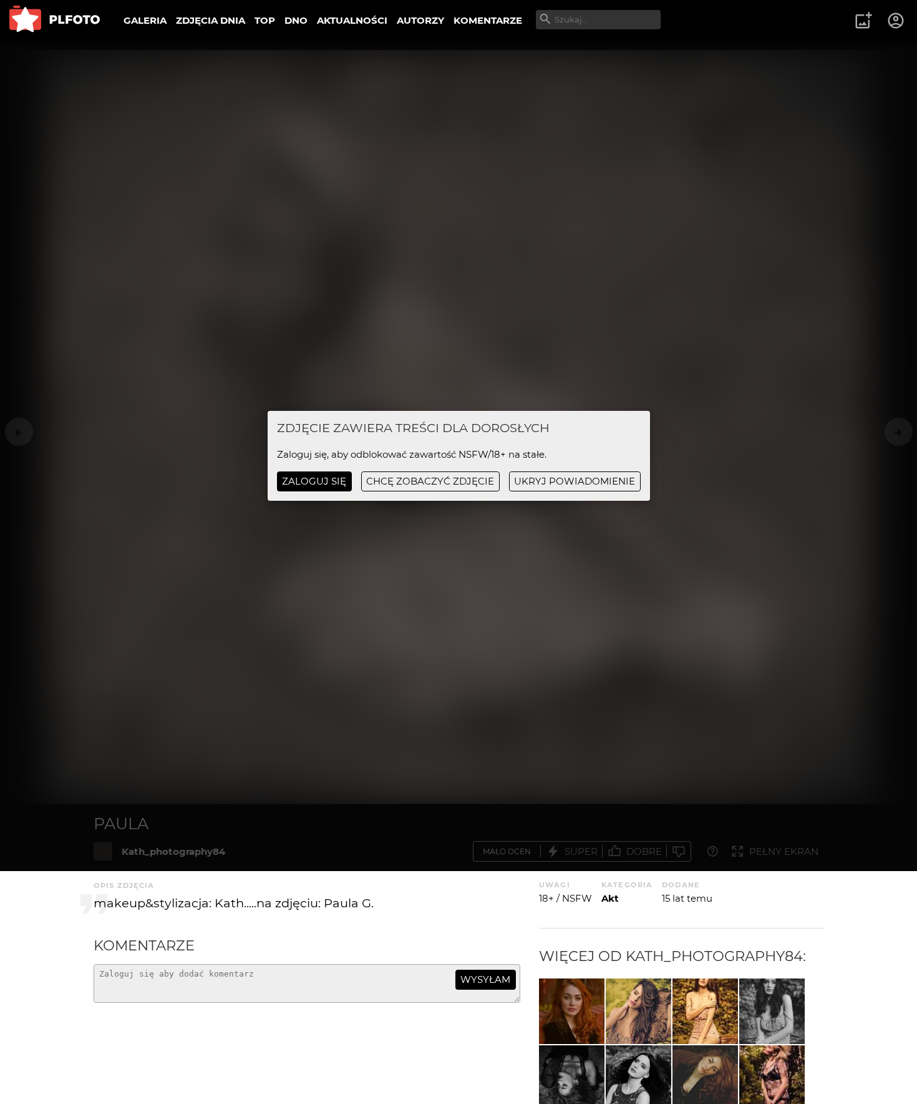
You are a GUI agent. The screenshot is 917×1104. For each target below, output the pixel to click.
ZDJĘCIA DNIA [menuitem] (210, 20)
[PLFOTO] (54, 20)
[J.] (705, 1011)
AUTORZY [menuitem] (420, 20)
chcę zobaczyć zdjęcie (430, 481)
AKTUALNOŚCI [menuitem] (352, 20)
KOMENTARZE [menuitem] (488, 20)
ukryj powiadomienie (574, 481)
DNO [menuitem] (296, 20)
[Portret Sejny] (571, 1011)
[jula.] (772, 1011)
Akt (610, 898)
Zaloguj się (314, 481)
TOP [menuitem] (265, 20)
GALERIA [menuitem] (145, 20)
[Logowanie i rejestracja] (896, 20)
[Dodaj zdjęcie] (863, 20)
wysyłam (485, 979)
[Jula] (638, 1011)
